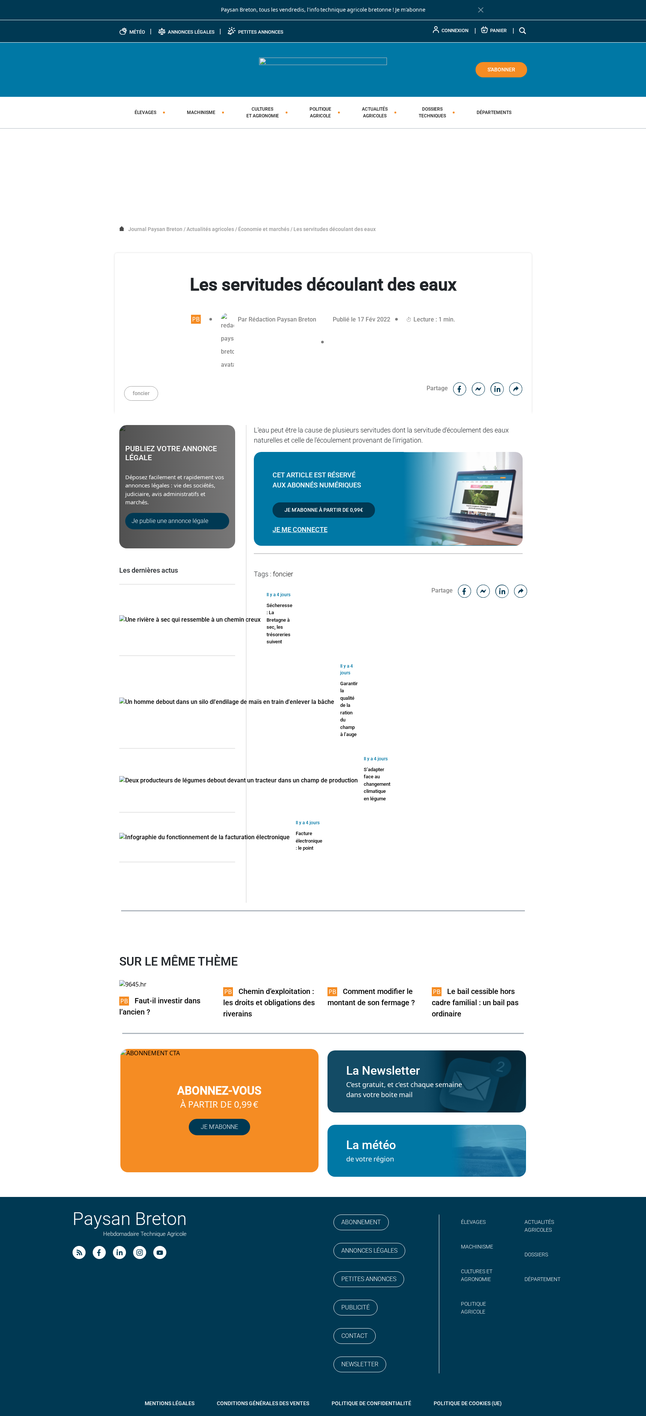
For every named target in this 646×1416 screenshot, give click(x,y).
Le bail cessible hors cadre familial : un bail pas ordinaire (475, 1002)
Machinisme (201, 112)
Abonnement (361, 1222)
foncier (141, 393)
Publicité (355, 1307)
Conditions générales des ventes (263, 1403)
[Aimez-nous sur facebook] (99, 1252)
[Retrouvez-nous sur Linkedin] (119, 1252)
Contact (354, 1335)
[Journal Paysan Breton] (323, 69)
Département (542, 1279)
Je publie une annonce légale (170, 520)
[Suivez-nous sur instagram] (139, 1252)
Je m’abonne (219, 1126)
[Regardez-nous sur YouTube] (159, 1252)
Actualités (375, 112)
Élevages (145, 112)
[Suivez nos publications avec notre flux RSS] (79, 1252)
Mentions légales (169, 1403)
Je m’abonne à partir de (323, 510)
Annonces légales (369, 1250)
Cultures (262, 112)
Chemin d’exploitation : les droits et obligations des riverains (269, 1002)
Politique (320, 112)
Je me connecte (300, 529)
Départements (494, 112)
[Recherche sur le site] (523, 30)
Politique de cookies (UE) (468, 1403)
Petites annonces (368, 1279)
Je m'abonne (410, 10)
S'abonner (501, 70)
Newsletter (359, 1364)
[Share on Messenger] (478, 388)
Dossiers (432, 112)
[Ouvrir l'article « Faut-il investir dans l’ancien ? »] (133, 984)
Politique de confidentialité (371, 1403)
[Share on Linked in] (497, 388)
